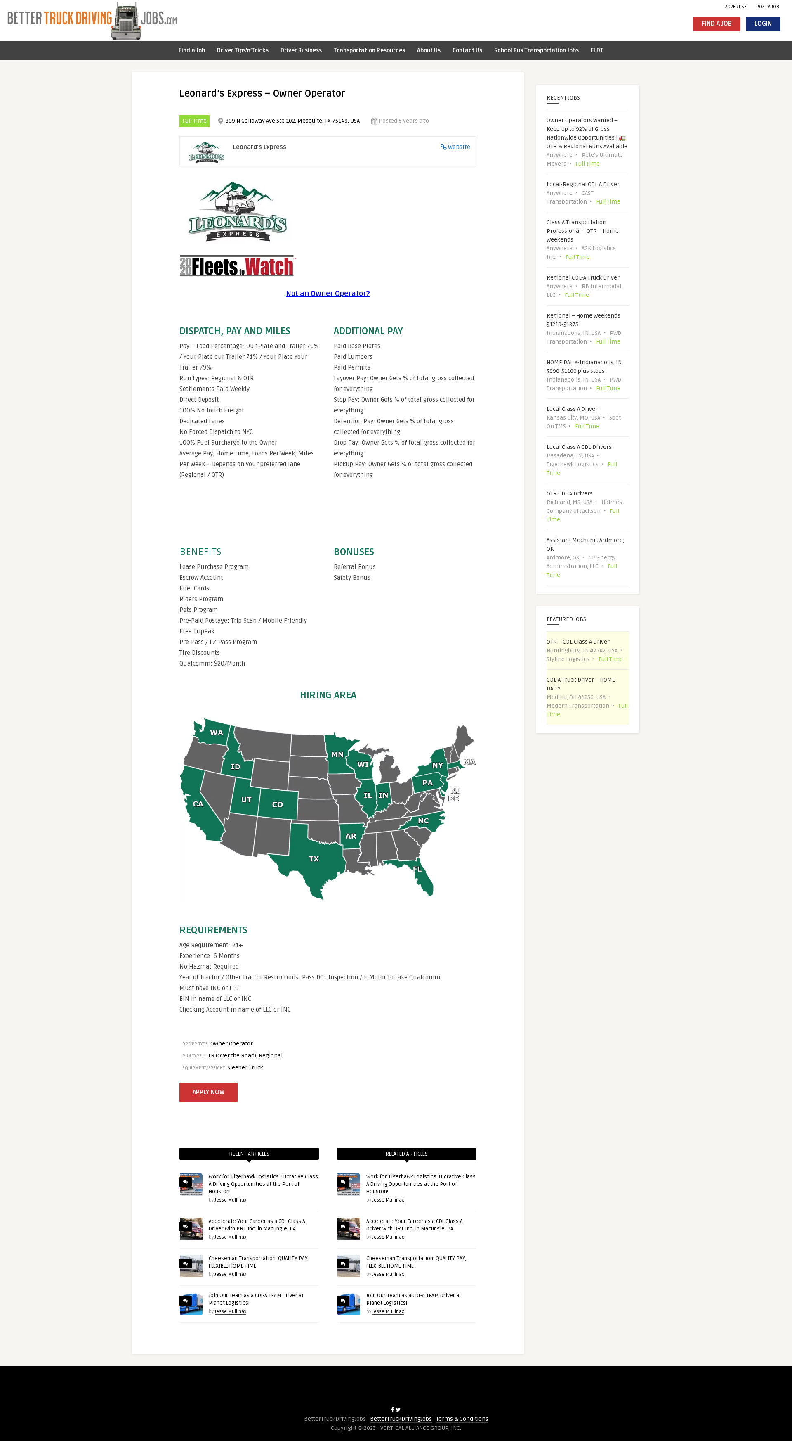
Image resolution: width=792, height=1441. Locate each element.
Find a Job (717, 24)
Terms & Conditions (462, 1418)
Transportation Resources (369, 50)
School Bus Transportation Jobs (536, 50)
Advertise (736, 6)
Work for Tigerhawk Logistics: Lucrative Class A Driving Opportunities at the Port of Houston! (263, 1184)
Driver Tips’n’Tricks (243, 50)
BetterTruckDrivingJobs (401, 1418)
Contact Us (467, 50)
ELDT (597, 50)
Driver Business (301, 50)
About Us (429, 50)
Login (763, 24)
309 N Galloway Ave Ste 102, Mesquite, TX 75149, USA (293, 120)
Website (459, 147)
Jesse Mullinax (230, 1200)
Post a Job (767, 6)
